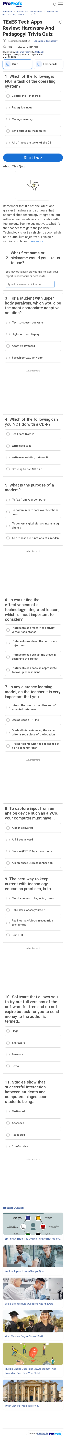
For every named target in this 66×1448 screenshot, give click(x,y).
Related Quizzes (13, 1207)
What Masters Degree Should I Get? (24, 1336)
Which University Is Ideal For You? (22, 1405)
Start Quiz (33, 157)
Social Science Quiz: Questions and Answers (29, 1303)
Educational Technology (45, 41)
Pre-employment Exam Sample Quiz (24, 1271)
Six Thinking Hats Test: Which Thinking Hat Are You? (33, 1238)
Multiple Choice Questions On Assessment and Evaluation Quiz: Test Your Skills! (30, 1371)
